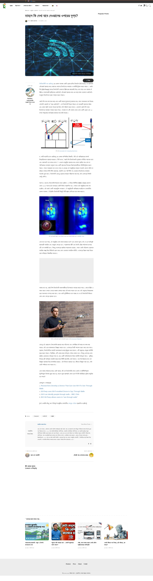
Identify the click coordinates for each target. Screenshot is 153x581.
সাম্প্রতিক (98, 538)
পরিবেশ (29, 538)
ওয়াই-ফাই (45, 416)
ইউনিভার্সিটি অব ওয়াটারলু (46, 84)
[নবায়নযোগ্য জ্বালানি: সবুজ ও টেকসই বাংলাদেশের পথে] (37, 531)
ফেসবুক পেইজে (72, 403)
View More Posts (85, 424)
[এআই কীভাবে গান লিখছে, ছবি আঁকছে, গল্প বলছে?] (116, 531)
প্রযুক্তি (52, 416)
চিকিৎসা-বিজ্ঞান (56, 538)
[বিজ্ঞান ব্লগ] (4, 5)
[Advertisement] (66, 270)
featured (36, 416)
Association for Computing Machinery (68, 151)
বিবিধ (94, 538)
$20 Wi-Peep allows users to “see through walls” (59, 397)
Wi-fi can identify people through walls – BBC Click (60, 394)
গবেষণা (81, 538)
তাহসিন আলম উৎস (34, 20)
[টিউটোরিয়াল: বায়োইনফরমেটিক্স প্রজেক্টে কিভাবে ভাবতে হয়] (30, 92)
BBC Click (81, 236)
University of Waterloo (76, 339)
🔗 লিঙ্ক (88, 80)
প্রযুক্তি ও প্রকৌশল (35, 538)
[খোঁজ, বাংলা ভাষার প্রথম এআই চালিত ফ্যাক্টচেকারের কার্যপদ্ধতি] (90, 531)
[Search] (149, 5)
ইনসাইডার (108, 538)
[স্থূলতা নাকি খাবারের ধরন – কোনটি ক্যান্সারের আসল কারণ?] (63, 531)
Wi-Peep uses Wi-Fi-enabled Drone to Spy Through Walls (63, 391)
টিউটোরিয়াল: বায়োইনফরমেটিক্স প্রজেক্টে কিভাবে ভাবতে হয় (30, 101)
